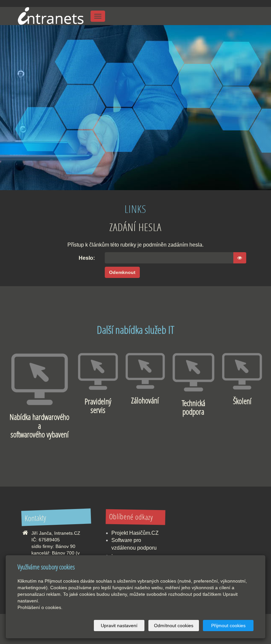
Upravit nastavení (119, 625)
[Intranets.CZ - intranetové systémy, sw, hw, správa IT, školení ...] (50, 15)
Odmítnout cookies (173, 625)
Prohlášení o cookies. (40, 607)
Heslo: (87, 258)
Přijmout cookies (228, 625)
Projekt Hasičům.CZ (135, 533)
